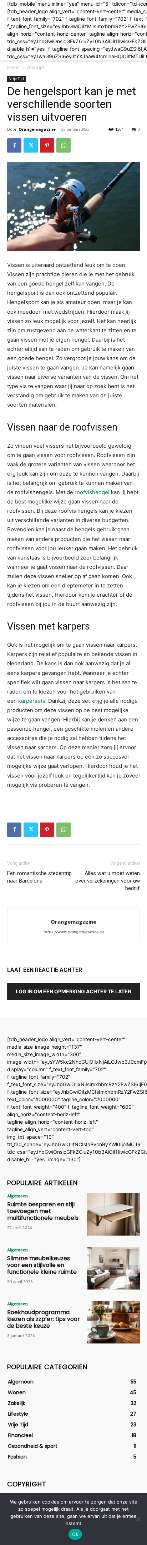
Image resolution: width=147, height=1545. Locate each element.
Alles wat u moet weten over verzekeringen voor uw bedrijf (107, 880)
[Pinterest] (47, 145)
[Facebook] (14, 145)
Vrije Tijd (35, 67)
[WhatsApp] (63, 145)
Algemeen (17, 1195)
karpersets (31, 700)
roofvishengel (92, 492)
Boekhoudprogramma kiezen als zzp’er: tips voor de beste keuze (43, 1319)
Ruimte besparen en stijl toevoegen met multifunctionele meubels (42, 1211)
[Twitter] (31, 145)
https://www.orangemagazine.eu (74, 931)
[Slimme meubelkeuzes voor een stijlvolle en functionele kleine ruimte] (113, 1268)
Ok (75, 1534)
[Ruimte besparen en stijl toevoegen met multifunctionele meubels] (113, 1214)
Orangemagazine (37, 129)
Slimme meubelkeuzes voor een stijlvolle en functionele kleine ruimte (42, 1265)
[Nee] (138, 1518)
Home (13, 67)
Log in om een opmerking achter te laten (73, 991)
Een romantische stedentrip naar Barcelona (39, 877)
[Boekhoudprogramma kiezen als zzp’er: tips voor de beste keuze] (113, 1322)
